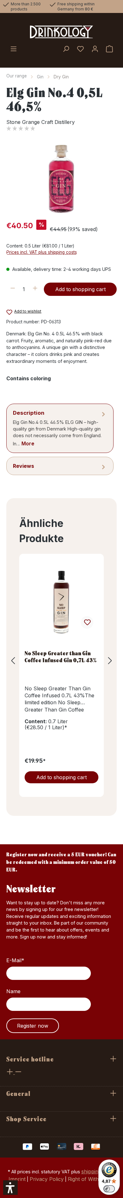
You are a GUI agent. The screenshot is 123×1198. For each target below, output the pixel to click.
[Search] (66, 49)
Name (13, 991)
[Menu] (13, 49)
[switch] (109, 1188)
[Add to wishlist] (87, 622)
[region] (61, 179)
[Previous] (13, 661)
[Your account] (95, 49)
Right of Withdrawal (91, 1179)
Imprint (17, 1179)
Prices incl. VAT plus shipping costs (41, 252)
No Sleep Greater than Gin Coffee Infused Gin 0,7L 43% (61, 656)
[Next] (110, 661)
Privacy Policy (47, 1179)
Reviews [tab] (23, 466)
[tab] (60, 428)
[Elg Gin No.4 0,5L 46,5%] (61, 179)
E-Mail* (15, 960)
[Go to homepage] (61, 32)
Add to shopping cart (80, 289)
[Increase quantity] (35, 289)
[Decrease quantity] (12, 289)
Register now (32, 1026)
